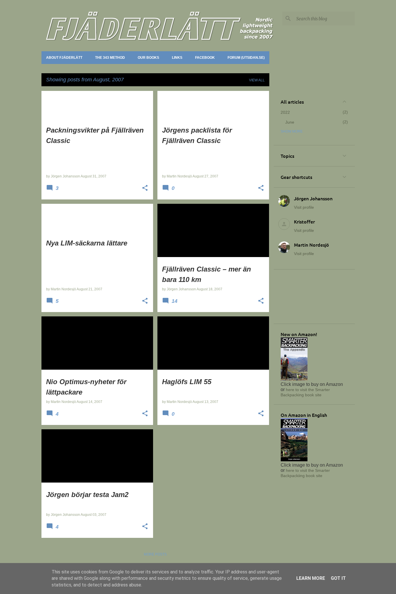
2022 (285, 112)
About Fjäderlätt (64, 58)
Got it (338, 578)
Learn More (310, 578)
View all (257, 80)
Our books (148, 58)
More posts (155, 554)
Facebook (205, 58)
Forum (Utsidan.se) (246, 58)
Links (177, 58)
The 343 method (110, 58)
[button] (144, 188)
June (289, 122)
